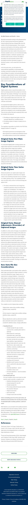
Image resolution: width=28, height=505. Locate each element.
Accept (10, 24)
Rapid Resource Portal (14, 459)
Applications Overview (14, 474)
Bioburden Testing (14, 482)
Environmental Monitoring (14, 477)
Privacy (3, 499)
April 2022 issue (15, 414)
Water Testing (14, 479)
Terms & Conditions (14, 499)
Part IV (15, 419)
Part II (6, 419)
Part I (2, 419)
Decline (19, 24)
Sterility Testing (14, 485)
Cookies (7, 499)
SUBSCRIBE (14, 453)
